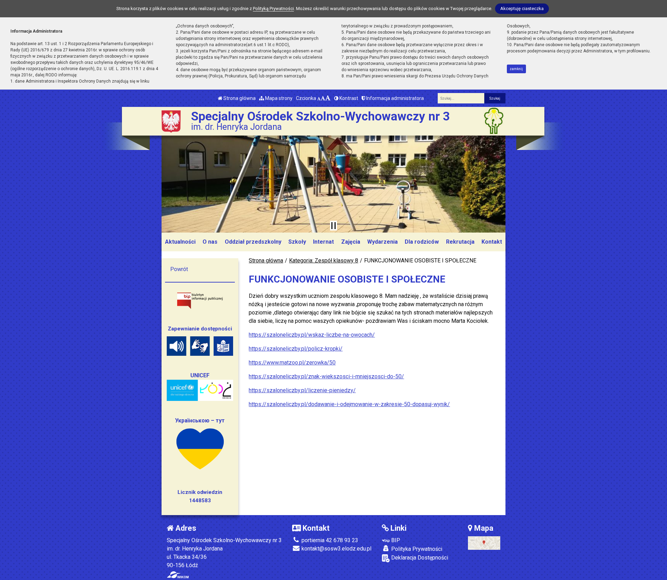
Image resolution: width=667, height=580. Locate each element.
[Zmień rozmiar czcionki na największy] (328, 98)
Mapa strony (278, 98)
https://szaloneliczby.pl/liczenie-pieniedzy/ (302, 390)
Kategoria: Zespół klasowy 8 (323, 260)
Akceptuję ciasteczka (522, 8)
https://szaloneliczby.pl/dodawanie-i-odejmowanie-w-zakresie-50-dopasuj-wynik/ (349, 404)
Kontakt (491, 241)
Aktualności (180, 241)
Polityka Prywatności (416, 549)
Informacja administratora (394, 98)
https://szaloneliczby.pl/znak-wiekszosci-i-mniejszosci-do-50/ (326, 376)
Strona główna (239, 98)
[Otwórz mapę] (484, 542)
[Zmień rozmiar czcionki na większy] (323, 98)
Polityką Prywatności (273, 8)
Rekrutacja (460, 241)
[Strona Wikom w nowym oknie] (178, 574)
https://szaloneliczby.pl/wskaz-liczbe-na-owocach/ (312, 334)
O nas (210, 241)
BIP (395, 540)
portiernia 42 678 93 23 (329, 540)
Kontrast (348, 98)
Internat (323, 241)
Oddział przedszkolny (253, 241)
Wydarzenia (382, 241)
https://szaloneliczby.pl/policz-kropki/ (296, 348)
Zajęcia (350, 241)
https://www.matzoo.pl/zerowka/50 (292, 362)
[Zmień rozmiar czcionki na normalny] (319, 98)
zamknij (516, 69)
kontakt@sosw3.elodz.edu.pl (335, 548)
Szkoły (297, 241)
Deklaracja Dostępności (419, 557)
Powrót (179, 269)
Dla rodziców (422, 241)
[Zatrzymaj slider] (333, 225)
